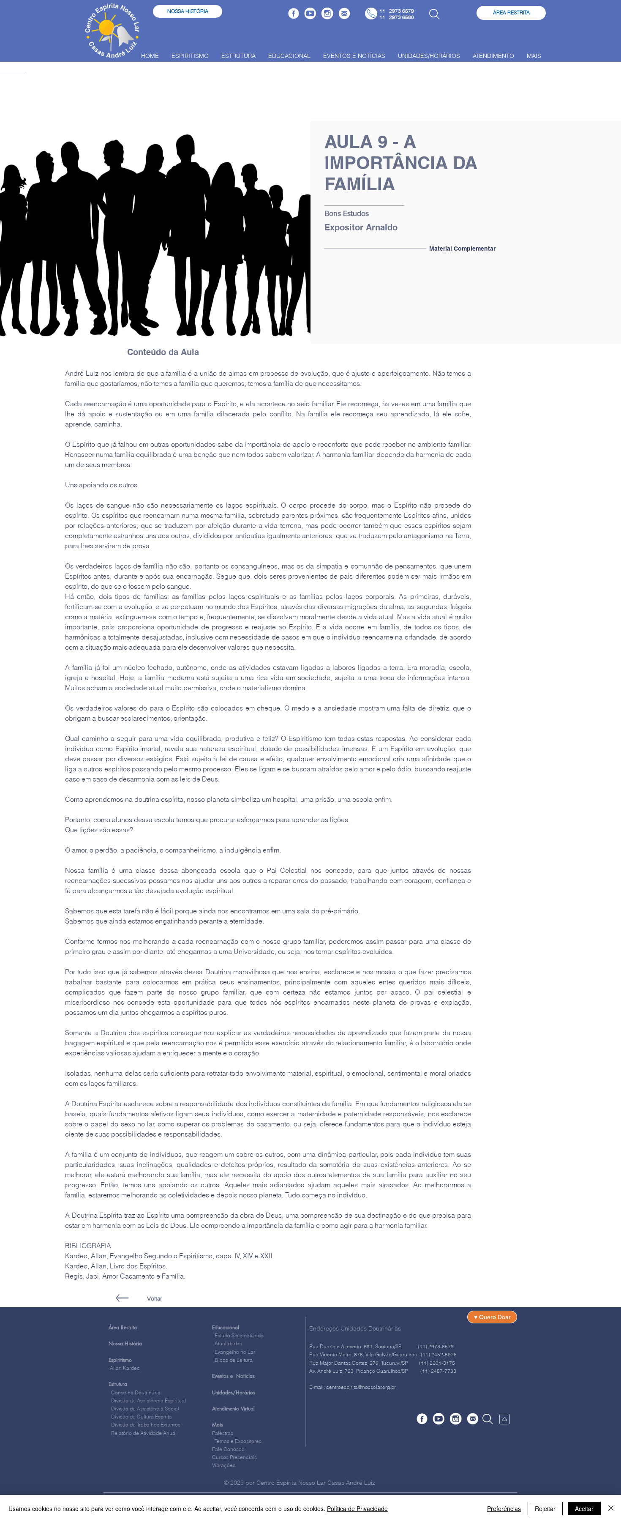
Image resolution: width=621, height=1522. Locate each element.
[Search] (487, 1419)
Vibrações (223, 1465)
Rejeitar (545, 1508)
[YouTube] (310, 13)
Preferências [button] (504, 1508)
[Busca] (434, 14)
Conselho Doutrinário (136, 1392)
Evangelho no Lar (233, 1352)
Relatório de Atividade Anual (144, 1433)
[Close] (611, 1508)
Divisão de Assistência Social (145, 1408)
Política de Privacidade (357, 1508)
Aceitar (584, 1508)
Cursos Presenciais (234, 1457)
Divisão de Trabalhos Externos (144, 1424)
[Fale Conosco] (344, 13)
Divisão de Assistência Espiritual (148, 1400)
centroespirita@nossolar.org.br (361, 1387)
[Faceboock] (293, 13)
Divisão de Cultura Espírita (141, 1416)
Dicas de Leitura (232, 1360)
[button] (347, 213)
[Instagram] (327, 13)
